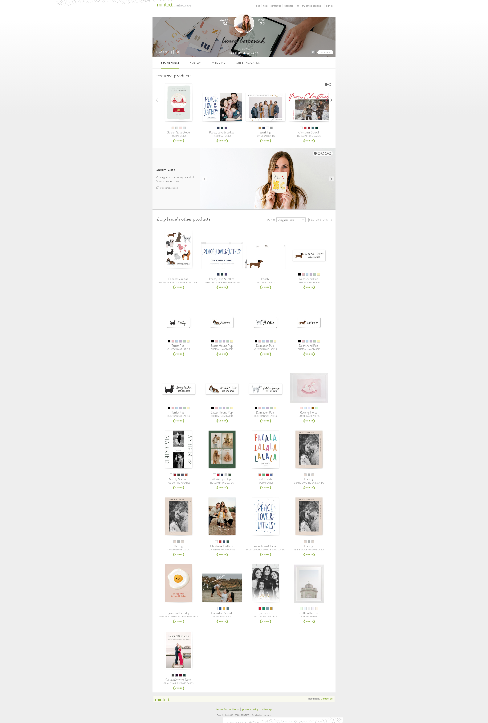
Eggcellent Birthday (178, 613)
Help (265, 5)
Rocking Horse (308, 412)
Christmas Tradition (221, 546)
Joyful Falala (265, 479)
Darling (308, 479)
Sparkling (265, 132)
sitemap (267, 709)
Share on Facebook (172, 52)
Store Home (170, 63)
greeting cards (248, 63)
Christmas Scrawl (308, 132)
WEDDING (219, 63)
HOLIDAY (195, 63)
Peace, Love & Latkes (221, 132)
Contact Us (275, 5)
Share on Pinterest (178, 52)
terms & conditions (227, 709)
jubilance (265, 613)
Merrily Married (178, 479)
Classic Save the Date (178, 680)
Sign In (329, 5)
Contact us (327, 698)
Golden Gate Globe (178, 132)
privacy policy (250, 709)
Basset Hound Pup (221, 345)
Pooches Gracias (178, 279)
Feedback (288, 5)
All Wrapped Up (221, 479)
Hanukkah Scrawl (221, 613)
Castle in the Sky (308, 613)
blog (258, 5)
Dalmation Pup (265, 345)
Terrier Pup (178, 345)
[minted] (171, 6)
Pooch (265, 279)
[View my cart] (297, 5)
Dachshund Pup (308, 279)
